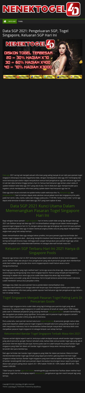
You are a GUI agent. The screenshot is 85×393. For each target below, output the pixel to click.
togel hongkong (47, 321)
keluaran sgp (65, 192)
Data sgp (6, 175)
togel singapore (31, 221)
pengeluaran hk (9, 195)
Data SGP (12, 21)
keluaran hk (39, 373)
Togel (20, 21)
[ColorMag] (5, 21)
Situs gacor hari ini (55, 311)
